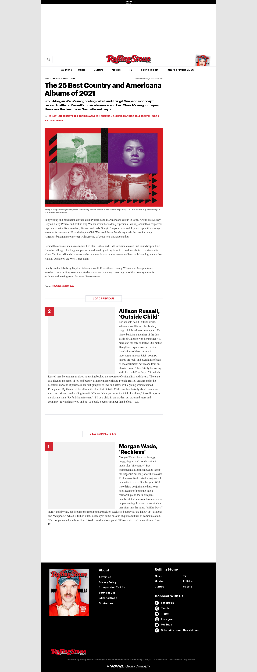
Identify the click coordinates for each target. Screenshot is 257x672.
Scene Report (149, 70)
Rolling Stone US (62, 286)
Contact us (106, 603)
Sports (187, 586)
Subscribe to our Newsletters (180, 630)
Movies (116, 70)
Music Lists (69, 79)
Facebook (167, 603)
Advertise (105, 577)
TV (131, 70)
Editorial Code (108, 598)
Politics (188, 581)
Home (48, 79)
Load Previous (104, 298)
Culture (98, 70)
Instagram (167, 619)
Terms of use (107, 593)
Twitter (166, 608)
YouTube (166, 624)
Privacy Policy (107, 582)
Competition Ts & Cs (112, 587)
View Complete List (104, 434)
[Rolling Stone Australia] (128, 62)
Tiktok (165, 614)
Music (81, 70)
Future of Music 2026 (180, 70)
